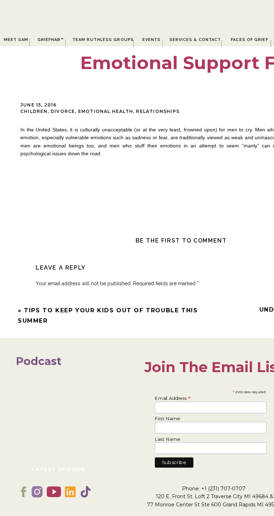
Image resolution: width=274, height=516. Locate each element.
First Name (167, 419)
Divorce (63, 111)
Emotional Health (105, 111)
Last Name (167, 439)
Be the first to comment (181, 240)
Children (34, 111)
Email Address (173, 398)
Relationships (157, 111)
